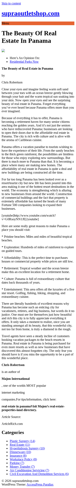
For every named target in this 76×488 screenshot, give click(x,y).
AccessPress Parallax (40, 484)
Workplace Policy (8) (23, 459)
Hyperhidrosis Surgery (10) (27, 448)
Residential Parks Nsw (24, 61)
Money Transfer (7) (22, 466)
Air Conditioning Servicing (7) (29, 470)
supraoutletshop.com (31, 13)
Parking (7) (17, 463)
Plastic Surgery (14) (22, 441)
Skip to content (11, 3)
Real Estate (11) (20, 444)
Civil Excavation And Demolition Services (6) (39, 474)
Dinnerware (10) (20, 452)
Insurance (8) (18, 455)
